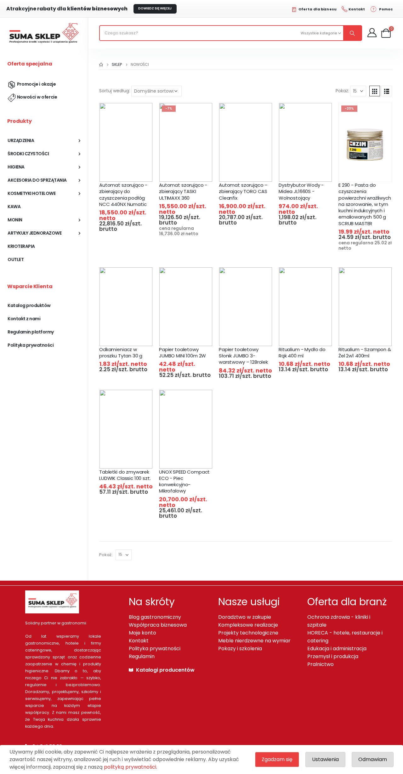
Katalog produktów (29, 305)
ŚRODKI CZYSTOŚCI (28, 154)
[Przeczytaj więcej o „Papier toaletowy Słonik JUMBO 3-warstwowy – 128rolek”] (249, 336)
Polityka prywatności (31, 345)
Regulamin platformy (31, 332)
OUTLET (16, 259)
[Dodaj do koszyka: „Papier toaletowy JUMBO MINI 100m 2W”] (190, 336)
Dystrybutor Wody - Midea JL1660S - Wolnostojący (301, 191)
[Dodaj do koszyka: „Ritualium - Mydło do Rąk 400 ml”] (309, 336)
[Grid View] (374, 91)
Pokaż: (342, 91)
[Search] (352, 33)
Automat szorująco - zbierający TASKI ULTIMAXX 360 (183, 191)
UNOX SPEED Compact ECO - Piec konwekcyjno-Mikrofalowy (184, 481)
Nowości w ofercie (37, 97)
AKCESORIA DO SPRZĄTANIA (37, 180)
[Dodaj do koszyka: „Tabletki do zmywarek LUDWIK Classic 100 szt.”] (130, 458)
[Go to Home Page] (101, 64)
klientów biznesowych (67, 8)
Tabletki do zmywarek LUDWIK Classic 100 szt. (125, 475)
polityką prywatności (130, 767)
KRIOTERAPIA (21, 246)
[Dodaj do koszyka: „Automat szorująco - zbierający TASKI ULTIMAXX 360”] (190, 172)
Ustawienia (325, 759)
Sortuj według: (114, 91)
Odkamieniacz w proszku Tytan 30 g (120, 352)
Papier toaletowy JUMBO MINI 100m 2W (182, 352)
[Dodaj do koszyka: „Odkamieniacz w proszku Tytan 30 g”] (130, 336)
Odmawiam (372, 759)
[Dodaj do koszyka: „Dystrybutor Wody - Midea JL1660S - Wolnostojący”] (309, 172)
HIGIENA (16, 167)
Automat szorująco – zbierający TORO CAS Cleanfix (243, 191)
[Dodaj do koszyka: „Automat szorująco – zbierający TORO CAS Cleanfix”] (249, 172)
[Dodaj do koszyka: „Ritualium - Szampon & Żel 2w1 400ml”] (369, 336)
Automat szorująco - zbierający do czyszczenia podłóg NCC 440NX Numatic (123, 195)
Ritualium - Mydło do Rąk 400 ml (302, 352)
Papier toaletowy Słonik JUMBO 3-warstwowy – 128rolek (243, 356)
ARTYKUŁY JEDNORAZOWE (34, 233)
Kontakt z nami (24, 319)
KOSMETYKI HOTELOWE (31, 193)
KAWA (14, 206)
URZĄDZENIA (21, 140)
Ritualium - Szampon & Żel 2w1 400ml (364, 352)
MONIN (15, 220)
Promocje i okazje (36, 84)
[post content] (125, 142)
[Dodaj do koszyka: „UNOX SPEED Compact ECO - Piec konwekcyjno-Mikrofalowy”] (190, 458)
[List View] (386, 91)
